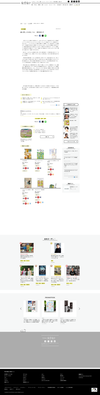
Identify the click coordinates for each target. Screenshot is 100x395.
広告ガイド (12, 389)
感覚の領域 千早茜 (73, 120)
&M (5, 375)
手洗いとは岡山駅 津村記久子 (40, 132)
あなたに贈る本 (53, 254)
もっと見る (76, 4)
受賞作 (39, 4)
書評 (40, 1)
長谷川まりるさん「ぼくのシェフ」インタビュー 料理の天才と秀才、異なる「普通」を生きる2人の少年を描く (57, 280)
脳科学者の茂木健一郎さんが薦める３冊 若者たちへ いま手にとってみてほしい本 (74, 109)
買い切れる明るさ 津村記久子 (40, 130)
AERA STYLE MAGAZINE (45, 380)
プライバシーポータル (31, 387)
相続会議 (61, 375)
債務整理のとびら (26, 382)
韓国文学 (71, 4)
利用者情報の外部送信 (51, 387)
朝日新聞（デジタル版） (8, 374)
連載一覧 (60, 1)
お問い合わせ (18, 389)
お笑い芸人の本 (65, 4)
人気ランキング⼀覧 (71, 141)
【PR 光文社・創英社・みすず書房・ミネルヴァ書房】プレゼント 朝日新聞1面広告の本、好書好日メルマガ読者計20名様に (32, 321)
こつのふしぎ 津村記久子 (39, 129)
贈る (52, 260)
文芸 (24, 260)
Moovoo (5, 379)
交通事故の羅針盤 (63, 380)
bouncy (24, 380)
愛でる (22, 260)
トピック (51, 1)
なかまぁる (43, 379)
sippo (43, 374)
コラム (38, 1)
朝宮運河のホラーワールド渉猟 (71, 276)
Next (79, 309)
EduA (5, 377)
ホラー (55, 4)
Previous (21, 309)
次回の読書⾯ (55, 1)
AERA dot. (24, 379)
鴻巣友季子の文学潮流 (24, 254)
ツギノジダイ (62, 377)
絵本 (42, 4)
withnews (6, 380)
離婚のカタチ (6, 382)
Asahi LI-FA (62, 379)
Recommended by (71, 177)
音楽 (42, 118)
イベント (47, 1)
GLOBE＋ (43, 375)
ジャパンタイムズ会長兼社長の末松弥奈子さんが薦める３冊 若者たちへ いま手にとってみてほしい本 (74, 129)
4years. (61, 374)
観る (32, 4)
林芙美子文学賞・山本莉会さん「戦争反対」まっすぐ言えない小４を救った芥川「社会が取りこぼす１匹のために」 (74, 135)
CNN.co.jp (24, 375)
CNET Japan (25, 374)
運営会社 (5, 389)
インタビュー (33, 1)
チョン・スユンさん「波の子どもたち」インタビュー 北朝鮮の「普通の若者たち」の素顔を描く (42, 279)
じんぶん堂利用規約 (69, 387)
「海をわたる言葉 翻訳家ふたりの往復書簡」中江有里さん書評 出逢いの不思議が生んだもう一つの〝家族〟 (49, 321)
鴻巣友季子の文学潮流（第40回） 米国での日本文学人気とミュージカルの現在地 (27, 257)
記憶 (45, 118)
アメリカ (27, 260)
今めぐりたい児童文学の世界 (25, 276)
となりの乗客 (23, 29)
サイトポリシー (23, 387)
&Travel (9, 375)
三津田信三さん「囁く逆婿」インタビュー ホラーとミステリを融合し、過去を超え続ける (74, 116)
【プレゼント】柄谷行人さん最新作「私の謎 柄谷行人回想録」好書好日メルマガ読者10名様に (68, 321)
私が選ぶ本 (59, 4)
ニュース (43, 1)
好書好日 (26, 3)
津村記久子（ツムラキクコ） (25, 111)
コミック (50, 4)
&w (6, 375)
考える (35, 4)
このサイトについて (7, 387)
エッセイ (46, 4)
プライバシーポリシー (41, 387)
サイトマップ (16, 387)
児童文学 (27, 284)
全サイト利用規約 (60, 387)
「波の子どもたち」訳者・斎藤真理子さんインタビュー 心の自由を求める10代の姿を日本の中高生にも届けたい (26, 280)
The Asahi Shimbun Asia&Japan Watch (85, 375)
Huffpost (24, 377)
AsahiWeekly (81, 377)
